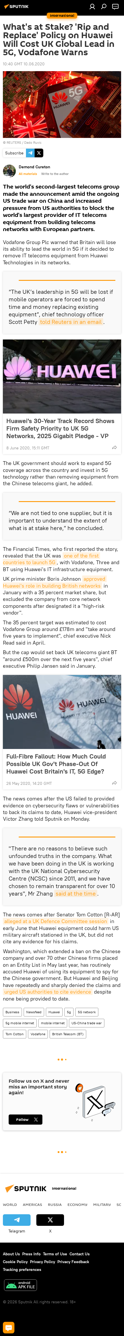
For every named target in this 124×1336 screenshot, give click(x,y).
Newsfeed (34, 1012)
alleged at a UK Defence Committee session (55, 921)
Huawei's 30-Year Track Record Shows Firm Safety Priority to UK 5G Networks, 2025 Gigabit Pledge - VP (60, 428)
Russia (55, 1204)
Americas (32, 1204)
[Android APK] (20, 1285)
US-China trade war (87, 1023)
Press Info (31, 1253)
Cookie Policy (15, 1261)
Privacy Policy (42, 1261)
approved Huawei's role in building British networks (55, 582)
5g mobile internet (19, 1023)
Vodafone (38, 1034)
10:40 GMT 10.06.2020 (24, 64)
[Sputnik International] (17, 8)
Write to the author (55, 174)
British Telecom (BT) (68, 1034)
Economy (77, 1204)
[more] (114, 447)
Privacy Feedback (73, 1261)
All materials (28, 174)
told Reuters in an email (71, 321)
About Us (11, 1253)
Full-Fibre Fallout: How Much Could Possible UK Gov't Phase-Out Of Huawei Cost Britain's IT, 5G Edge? (56, 763)
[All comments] (8, 1327)
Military (102, 1204)
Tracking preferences (22, 1269)
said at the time (76, 893)
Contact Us (79, 1253)
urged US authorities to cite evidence (47, 991)
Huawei (54, 1012)
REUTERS (14, 142)
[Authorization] (92, 6)
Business (12, 1012)
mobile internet (53, 1023)
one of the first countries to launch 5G (51, 559)
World (10, 1204)
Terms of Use (55, 1253)
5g (69, 1012)
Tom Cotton (14, 1034)
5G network (87, 1012)
